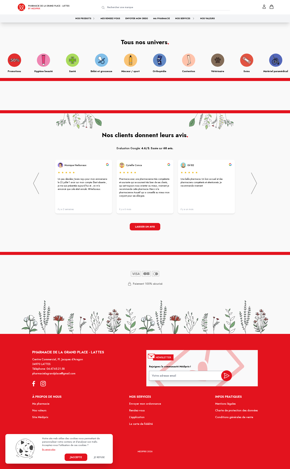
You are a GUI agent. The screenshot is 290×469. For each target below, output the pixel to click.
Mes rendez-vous (110, 18)
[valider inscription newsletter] (226, 375)
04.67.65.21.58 (55, 369)
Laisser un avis (145, 226)
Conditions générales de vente (234, 417)
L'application (136, 417)
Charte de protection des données (236, 410)
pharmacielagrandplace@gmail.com (53, 373)
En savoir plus (48, 449)
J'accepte (76, 457)
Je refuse (99, 457)
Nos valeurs (207, 18)
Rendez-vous (137, 410)
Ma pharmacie (161, 18)
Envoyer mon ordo (136, 18)
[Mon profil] (264, 6)
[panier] (271, 6)
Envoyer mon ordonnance (145, 404)
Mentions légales (225, 404)
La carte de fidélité (141, 424)
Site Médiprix (40, 417)
